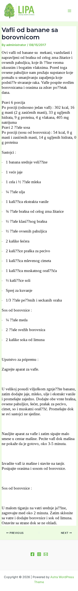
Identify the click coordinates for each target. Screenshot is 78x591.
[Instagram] (39, 554)
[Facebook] (32, 554)
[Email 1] (46, 554)
